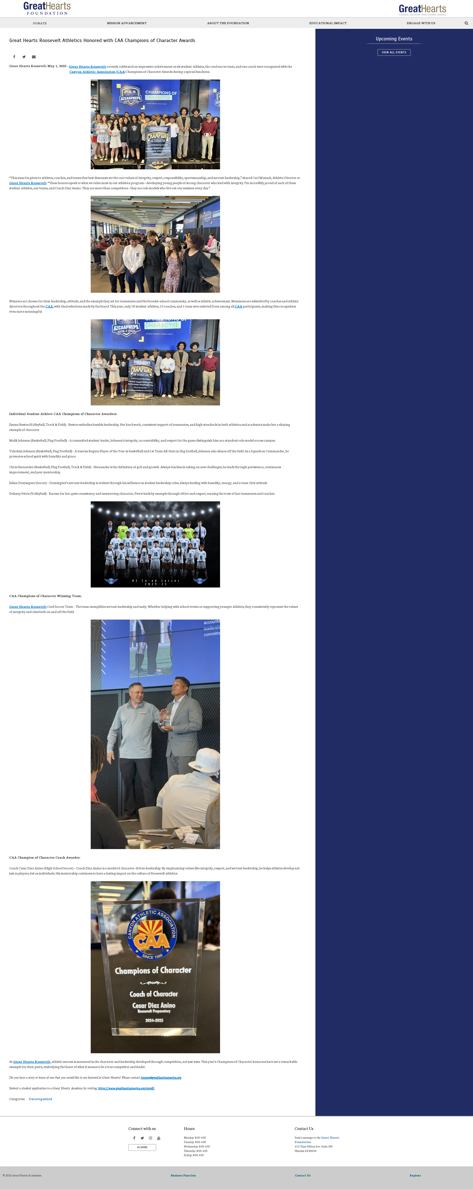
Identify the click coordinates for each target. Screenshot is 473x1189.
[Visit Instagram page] (150, 1137)
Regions (415, 1175)
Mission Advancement (127, 23)
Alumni (142, 1147)
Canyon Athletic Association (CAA (97, 71)
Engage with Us (421, 23)
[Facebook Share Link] (14, 56)
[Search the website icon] (466, 22)
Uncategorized (40, 1098)
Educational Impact (328, 23)
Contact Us (303, 1175)
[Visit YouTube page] (158, 1137)
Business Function (183, 1175)
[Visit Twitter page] (142, 1137)
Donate (40, 23)
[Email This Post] (34, 56)
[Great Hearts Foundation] (50, 8)
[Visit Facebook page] (134, 1137)
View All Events (394, 52)
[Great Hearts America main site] (422, 8)
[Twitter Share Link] (24, 56)
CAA (49, 306)
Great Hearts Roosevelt (87, 66)
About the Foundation (228, 23)
